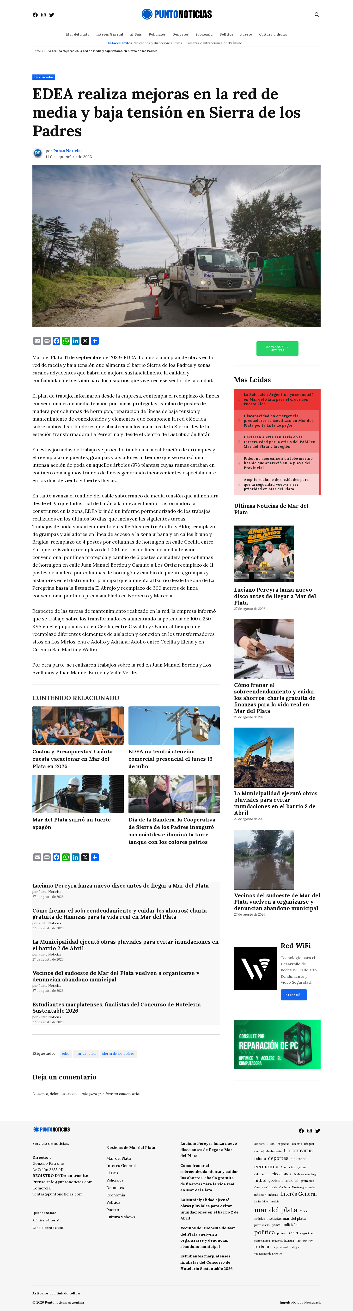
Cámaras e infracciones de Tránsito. (214, 43)
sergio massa (262, 1240)
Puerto (246, 34)
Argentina (283, 1144)
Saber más (294, 995)
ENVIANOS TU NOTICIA (277, 348)
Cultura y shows (273, 34)
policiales (291, 1224)
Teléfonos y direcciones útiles (158, 43)
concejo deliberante (268, 1151)
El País (136, 34)
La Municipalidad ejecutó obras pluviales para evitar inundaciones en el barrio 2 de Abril (125, 945)
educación (261, 1174)
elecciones (281, 1173)
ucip (275, 1247)
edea (65, 1053)
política (264, 1232)
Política (226, 34)
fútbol (260, 1180)
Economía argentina (293, 1167)
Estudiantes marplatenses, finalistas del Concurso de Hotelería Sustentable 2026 (116, 1007)
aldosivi (259, 1144)
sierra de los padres (118, 1053)
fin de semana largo (305, 1174)
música (259, 1218)
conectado (79, 1093)
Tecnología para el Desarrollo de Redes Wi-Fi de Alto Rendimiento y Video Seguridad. (299, 970)
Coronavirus (298, 1150)
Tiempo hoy (304, 1240)
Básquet (309, 1144)
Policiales (157, 34)
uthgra (295, 1247)
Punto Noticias (67, 150)
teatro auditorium (283, 1240)
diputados (298, 1159)
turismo (262, 1246)
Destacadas (44, 77)
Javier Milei (261, 1201)
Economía (204, 34)
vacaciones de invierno (268, 1253)
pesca (276, 1225)
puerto (281, 1233)
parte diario (262, 1225)
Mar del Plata (77, 34)
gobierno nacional (283, 1180)
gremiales (307, 1180)
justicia (275, 1201)
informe (273, 1194)
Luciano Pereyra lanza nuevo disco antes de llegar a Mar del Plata (120, 885)
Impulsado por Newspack (300, 1302)
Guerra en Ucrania (265, 1187)
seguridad (307, 1233)
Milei (303, 1211)
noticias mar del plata (286, 1218)
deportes (278, 1158)
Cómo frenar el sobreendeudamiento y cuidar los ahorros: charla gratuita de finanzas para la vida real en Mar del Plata (119, 913)
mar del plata (85, 1053)
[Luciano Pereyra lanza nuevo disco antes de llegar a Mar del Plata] (264, 554)
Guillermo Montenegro (292, 1187)
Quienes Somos (44, 1213)
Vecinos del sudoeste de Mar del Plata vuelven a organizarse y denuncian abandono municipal (116, 976)
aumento (297, 1144)
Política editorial (45, 1220)
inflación (260, 1194)
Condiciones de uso (47, 1228)
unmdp (284, 1247)
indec (312, 1187)
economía (266, 1166)
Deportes (180, 34)
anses (271, 1144)
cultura (260, 1158)
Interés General (109, 34)
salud (293, 1233)
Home (36, 51)
